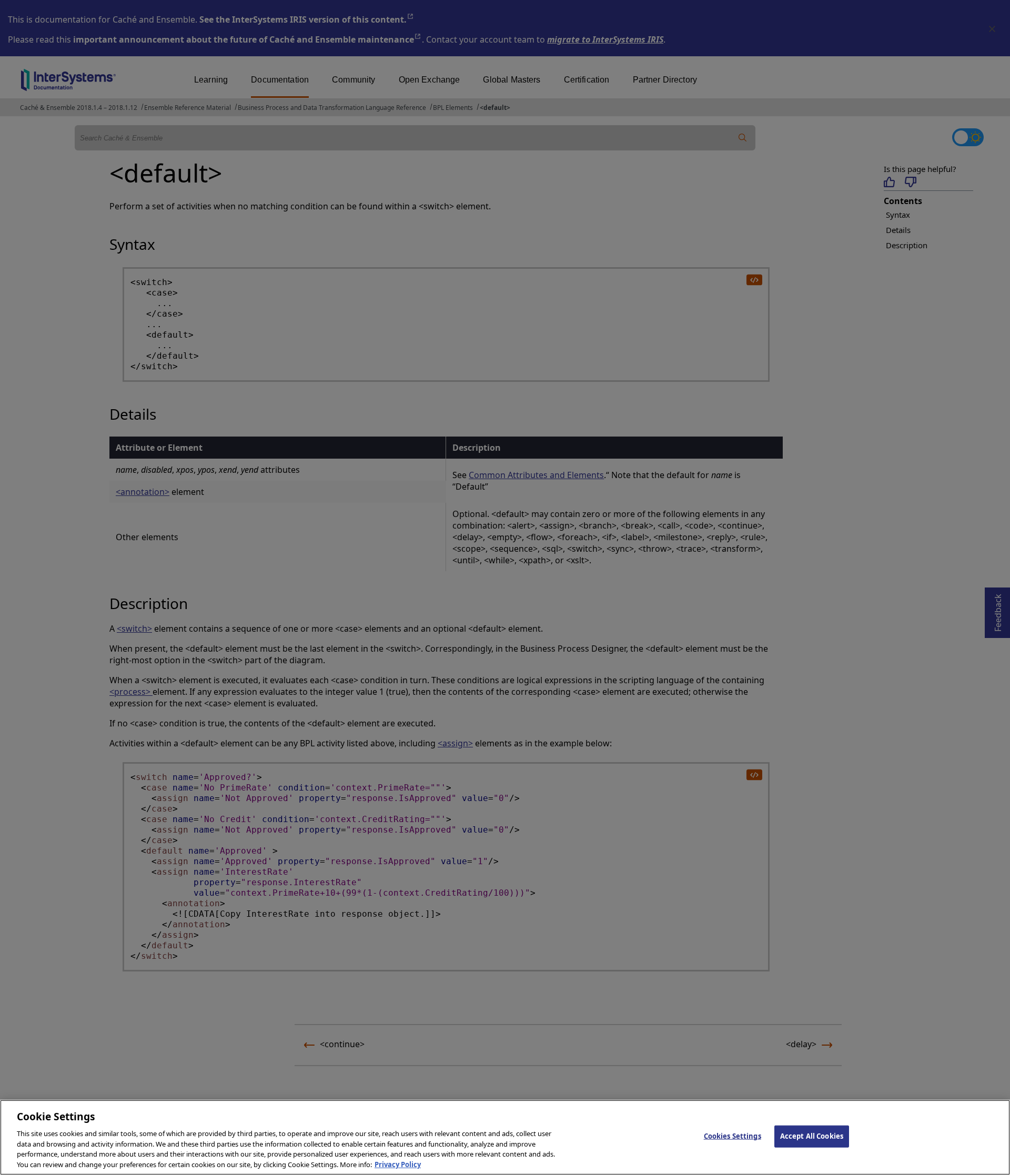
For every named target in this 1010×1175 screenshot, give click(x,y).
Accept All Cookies (811, 1136)
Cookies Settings (732, 1136)
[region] (505, 1137)
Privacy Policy (398, 1164)
